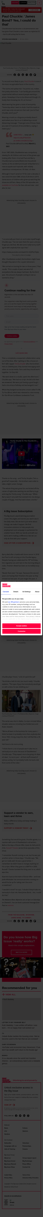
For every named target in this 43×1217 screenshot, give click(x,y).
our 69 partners (14, 602)
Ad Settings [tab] (26, 591)
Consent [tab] (6, 591)
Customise (21, 631)
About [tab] (37, 591)
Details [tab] (15, 591)
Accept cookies (21, 626)
